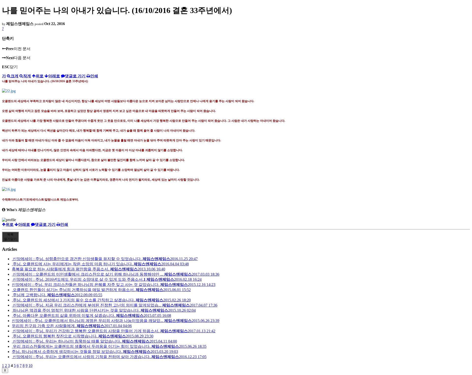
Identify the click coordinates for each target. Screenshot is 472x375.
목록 (10, 237)
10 (30, 365)
